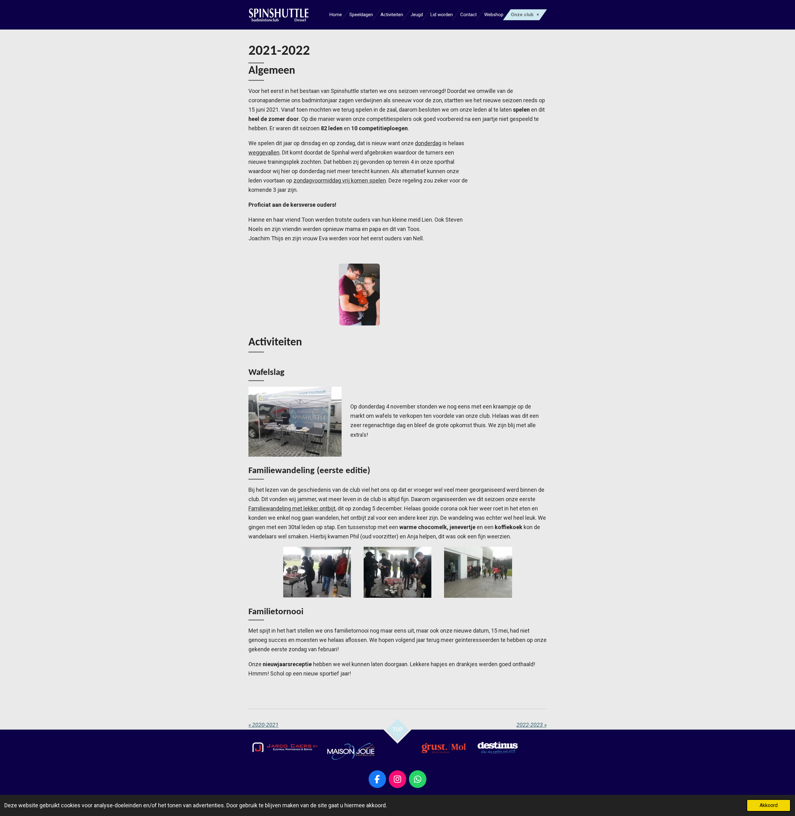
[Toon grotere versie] (284, 747)
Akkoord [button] (769, 805)
